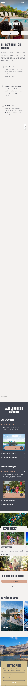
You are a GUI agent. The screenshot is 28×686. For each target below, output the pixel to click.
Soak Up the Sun (8, 504)
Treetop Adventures (9, 453)
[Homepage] (3, 3)
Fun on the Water (8, 425)
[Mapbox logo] (4, 396)
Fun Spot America (9, 500)
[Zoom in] (25, 125)
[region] (14, 260)
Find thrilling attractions (10, 33)
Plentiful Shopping (9, 471)
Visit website (13, 581)
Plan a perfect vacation (15, 586)
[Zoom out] (25, 127)
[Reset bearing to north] (25, 128)
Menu (22, 2)
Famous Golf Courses (10, 457)
